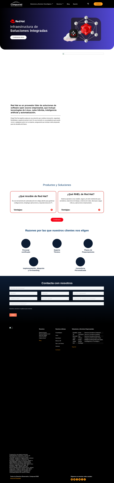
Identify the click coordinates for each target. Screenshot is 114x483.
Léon (56, 335)
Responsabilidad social (44, 334)
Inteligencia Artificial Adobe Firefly (92, 338)
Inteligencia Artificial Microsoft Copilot (93, 339)
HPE (74, 339)
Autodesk (75, 332)
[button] (33, 210)
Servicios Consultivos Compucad (92, 332)
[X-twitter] (82, 479)
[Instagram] (77, 479)
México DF (58, 340)
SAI (74, 343)
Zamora (57, 346)
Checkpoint (81, 334)
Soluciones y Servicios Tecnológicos (40, 4)
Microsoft (75, 336)
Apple (74, 338)
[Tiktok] (85, 479)
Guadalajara (58, 332)
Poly (79, 336)
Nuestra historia (43, 332)
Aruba (79, 332)
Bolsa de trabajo (43, 335)
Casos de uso (42, 338)
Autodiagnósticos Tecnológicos (91, 341)
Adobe (74, 341)
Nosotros (59, 4)
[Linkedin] (72, 479)
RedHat (80, 341)
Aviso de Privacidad (15, 478)
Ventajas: (65, 210)
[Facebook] (74, 479)
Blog (68, 4)
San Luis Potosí (59, 343)
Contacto (57, 349)
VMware (80, 338)
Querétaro (58, 338)
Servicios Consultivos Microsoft (92, 336)
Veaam (80, 339)
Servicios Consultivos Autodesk (92, 334)
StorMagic (80, 343)
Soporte (75, 4)
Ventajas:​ (18, 210)
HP (73, 334)
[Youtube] (79, 479)
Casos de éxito (42, 336)
